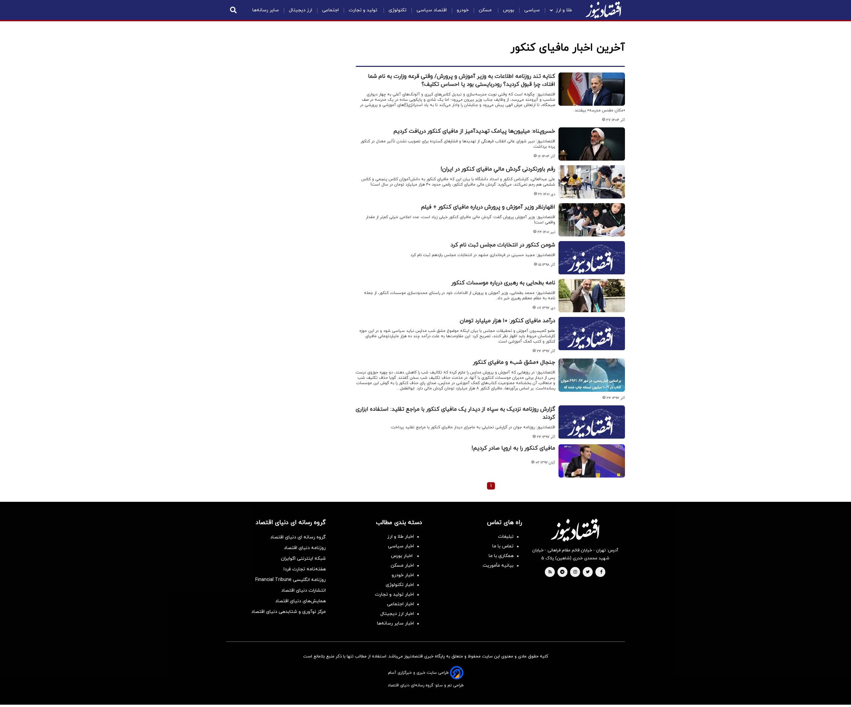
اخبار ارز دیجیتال (397, 614)
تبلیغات (506, 536)
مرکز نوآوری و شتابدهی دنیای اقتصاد (288, 612)
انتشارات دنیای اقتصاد (303, 590)
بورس (508, 10)
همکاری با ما (501, 556)
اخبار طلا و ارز (400, 536)
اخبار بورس (402, 556)
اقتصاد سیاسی (432, 10)
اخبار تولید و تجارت (394, 594)
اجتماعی (330, 10)
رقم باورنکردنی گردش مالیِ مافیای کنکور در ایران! (498, 169)
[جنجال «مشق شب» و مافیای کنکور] (591, 375)
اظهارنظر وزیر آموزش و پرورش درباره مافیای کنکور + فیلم (488, 207)
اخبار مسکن (402, 565)
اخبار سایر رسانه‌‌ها (395, 623)
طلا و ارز (563, 10)
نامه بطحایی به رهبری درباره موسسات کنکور (503, 283)
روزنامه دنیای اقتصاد (305, 548)
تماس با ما (503, 546)
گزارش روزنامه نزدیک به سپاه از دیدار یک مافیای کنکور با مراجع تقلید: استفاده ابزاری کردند (455, 413)
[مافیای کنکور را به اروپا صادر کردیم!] (591, 461)
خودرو (463, 10)
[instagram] (575, 572)
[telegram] (562, 572)
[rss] (550, 572)
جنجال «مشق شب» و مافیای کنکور (514, 362)
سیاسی (532, 10)
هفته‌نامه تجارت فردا (305, 569)
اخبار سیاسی (401, 546)
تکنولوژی (398, 10)
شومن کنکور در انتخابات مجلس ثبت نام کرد (502, 245)
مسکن (486, 10)
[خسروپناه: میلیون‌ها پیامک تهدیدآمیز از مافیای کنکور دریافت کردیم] (591, 144)
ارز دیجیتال (300, 10)
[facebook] (601, 572)
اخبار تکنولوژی (400, 585)
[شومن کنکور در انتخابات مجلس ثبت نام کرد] (591, 265)
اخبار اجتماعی (400, 604)
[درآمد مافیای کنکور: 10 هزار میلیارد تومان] (591, 341)
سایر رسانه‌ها (265, 10)
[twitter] (588, 572)
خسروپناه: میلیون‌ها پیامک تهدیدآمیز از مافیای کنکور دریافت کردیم (474, 131)
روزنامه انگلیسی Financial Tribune (290, 580)
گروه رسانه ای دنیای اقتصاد (298, 537)
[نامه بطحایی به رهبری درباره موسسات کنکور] (591, 295)
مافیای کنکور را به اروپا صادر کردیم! (513, 448)
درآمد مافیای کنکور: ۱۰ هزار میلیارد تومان (507, 321)
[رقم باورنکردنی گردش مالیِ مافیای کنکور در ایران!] (591, 182)
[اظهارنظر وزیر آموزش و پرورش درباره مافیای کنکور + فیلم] (591, 219)
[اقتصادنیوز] (575, 530)
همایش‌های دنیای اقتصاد (300, 601)
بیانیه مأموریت (498, 565)
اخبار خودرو (403, 575)
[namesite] (603, 10)
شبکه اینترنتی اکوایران (303, 558)
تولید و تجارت (364, 10)
